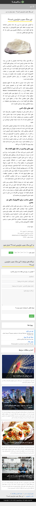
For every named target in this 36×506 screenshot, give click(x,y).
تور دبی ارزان (29, 331)
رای (11, 253)
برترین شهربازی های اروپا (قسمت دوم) (22, 376)
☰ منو (32, 6)
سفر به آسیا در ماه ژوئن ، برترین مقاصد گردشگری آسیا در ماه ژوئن (18, 406)
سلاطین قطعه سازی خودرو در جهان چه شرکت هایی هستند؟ (19, 477)
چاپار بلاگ (30, 342)
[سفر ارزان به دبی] (18, 2)
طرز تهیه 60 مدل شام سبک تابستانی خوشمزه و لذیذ (19, 443)
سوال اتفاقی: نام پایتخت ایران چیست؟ (24, 308)
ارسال (31, 316)
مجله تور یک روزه (28, 337)
